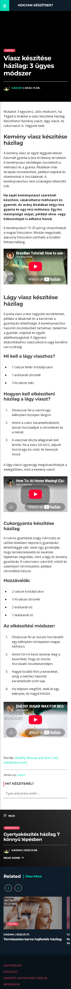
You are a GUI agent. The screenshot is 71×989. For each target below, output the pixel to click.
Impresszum (12, 984)
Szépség (9, 50)
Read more (12, 858)
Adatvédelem (12, 965)
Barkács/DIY (12, 828)
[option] (32, 923)
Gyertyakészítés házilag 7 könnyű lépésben (32, 836)
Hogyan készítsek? (35, 5)
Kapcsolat (11, 971)
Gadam (16, 87)
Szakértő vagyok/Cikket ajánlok (25, 978)
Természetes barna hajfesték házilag (33, 939)
